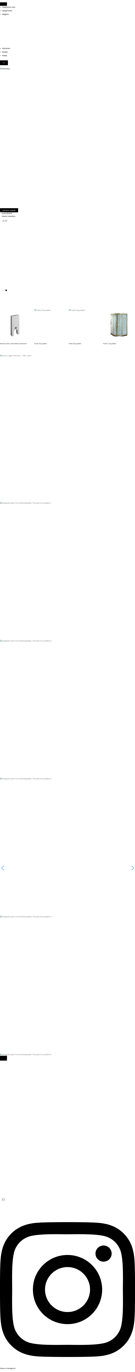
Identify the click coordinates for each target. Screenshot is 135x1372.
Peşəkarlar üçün (8, 7)
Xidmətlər (6, 48)
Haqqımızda (7, 10)
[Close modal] (3, 1058)
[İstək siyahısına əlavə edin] (30, 312)
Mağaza (5, 14)
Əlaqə (4, 55)
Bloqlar (5, 52)
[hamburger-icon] (3, 4)
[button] (67, 435)
